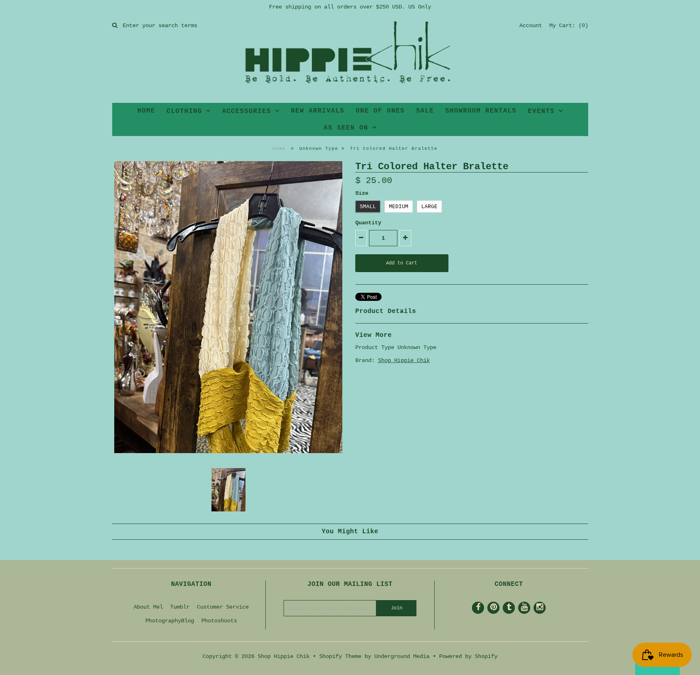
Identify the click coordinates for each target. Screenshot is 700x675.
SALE (425, 111)
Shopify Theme (340, 656)
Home (279, 148)
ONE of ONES (380, 111)
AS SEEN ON (346, 128)
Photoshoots (219, 621)
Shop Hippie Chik (404, 360)
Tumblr (180, 607)
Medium (398, 207)
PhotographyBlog (169, 621)
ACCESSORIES (246, 111)
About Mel (148, 607)
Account (530, 25)
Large (429, 207)
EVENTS (541, 111)
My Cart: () (568, 25)
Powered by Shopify (468, 656)
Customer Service (223, 607)
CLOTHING (184, 111)
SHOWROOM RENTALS (480, 111)
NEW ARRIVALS (317, 111)
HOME (146, 111)
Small (368, 207)
